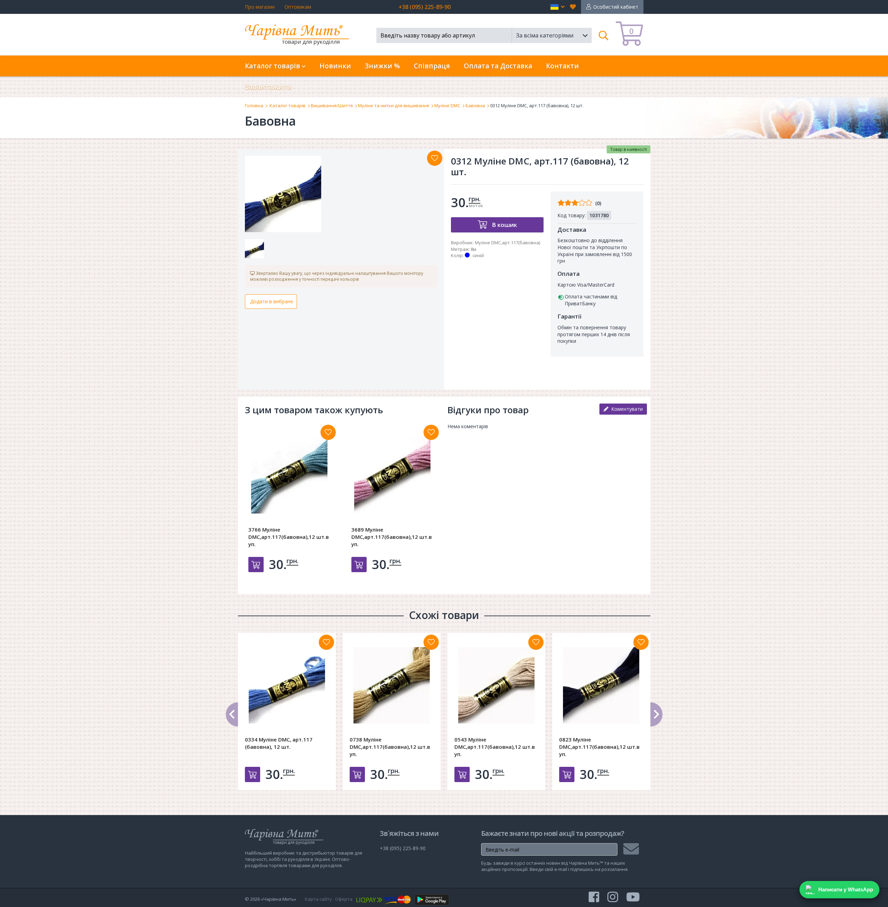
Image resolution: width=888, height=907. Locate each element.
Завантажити (268, 86)
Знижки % (382, 65)
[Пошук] (604, 35)
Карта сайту (318, 899)
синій (478, 255)
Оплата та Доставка (498, 65)
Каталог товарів (288, 105)
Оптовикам (297, 6)
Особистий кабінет (615, 6)
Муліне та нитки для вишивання (393, 105)
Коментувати (625, 409)
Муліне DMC (447, 105)
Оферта (343, 899)
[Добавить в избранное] (328, 432)
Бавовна (475, 105)
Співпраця (432, 65)
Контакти (562, 65)
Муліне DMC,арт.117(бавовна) (507, 242)
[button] (557, 7)
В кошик (503, 225)
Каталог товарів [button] (273, 65)
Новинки (335, 65)
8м (473, 249)
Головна (254, 105)
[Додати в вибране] (434, 158)
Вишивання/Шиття (332, 105)
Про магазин (260, 6)
